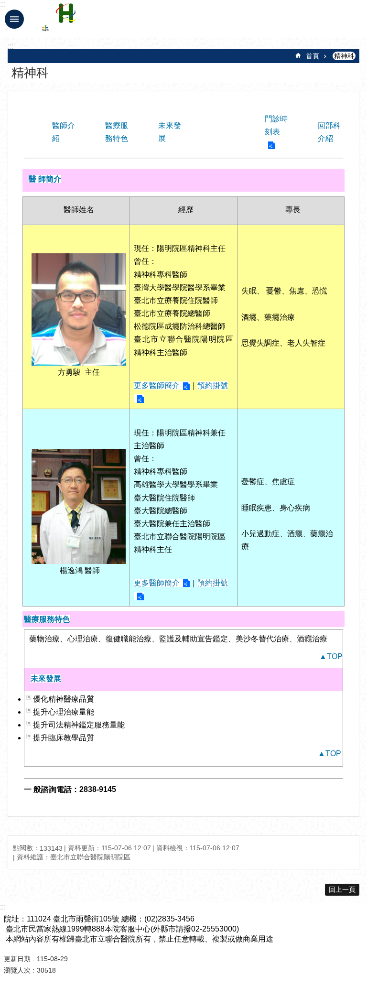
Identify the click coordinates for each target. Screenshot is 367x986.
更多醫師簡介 (157, 385)
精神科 (344, 56)
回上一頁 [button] (342, 889)
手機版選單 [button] (14, 19)
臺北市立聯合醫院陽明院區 (125, 19)
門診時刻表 (276, 125)
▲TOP (331, 656)
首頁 (312, 56)
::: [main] (10, 46)
